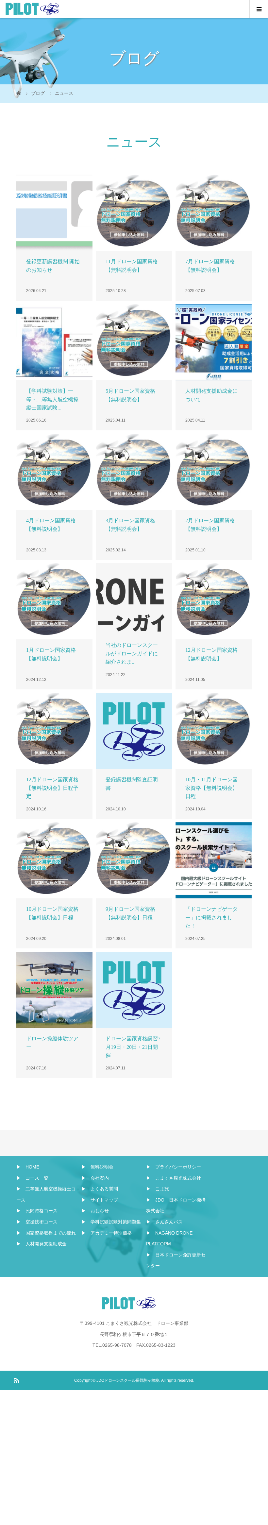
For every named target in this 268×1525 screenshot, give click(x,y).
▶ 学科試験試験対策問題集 (111, 1221)
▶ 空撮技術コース (37, 1221)
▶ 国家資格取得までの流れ (46, 1233)
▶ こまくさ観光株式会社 (173, 1178)
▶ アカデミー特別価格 (106, 1233)
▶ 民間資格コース (37, 1210)
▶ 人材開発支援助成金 (41, 1243)
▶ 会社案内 (95, 1178)
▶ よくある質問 (99, 1188)
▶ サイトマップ (99, 1200)
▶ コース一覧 (32, 1178)
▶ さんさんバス (164, 1221)
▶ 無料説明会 (97, 1167)
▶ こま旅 (157, 1188)
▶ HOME (27, 1167)
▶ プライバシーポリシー (173, 1167)
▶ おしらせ (95, 1210)
